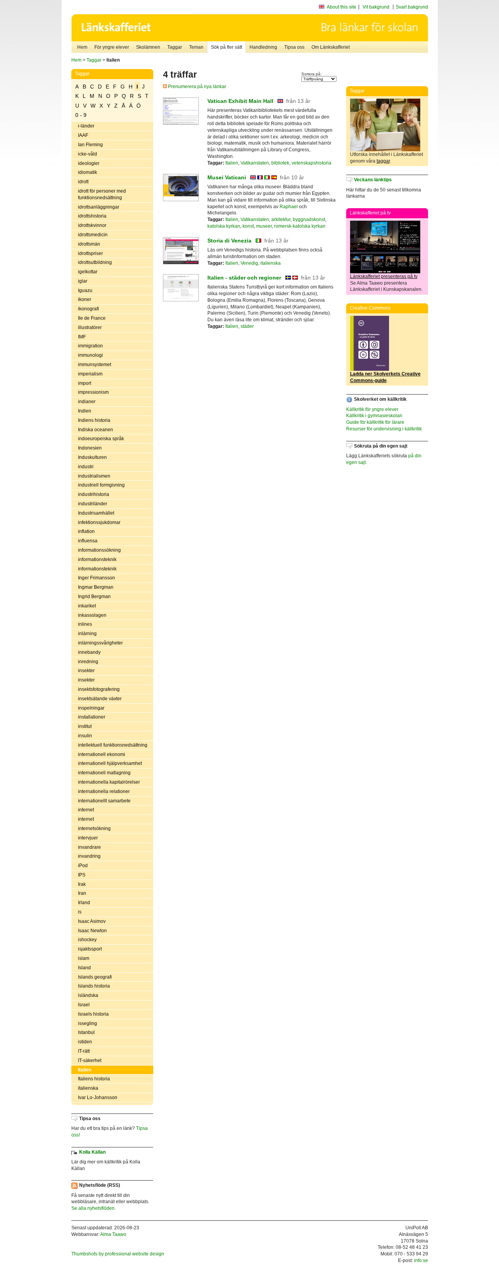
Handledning (263, 47)
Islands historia (94, 986)
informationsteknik (97, 559)
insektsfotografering (99, 689)
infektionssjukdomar (99, 522)
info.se (421, 1260)
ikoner (84, 299)
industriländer (92, 503)
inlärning (87, 633)
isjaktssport (90, 949)
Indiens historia (94, 420)
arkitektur (280, 219)
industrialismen (94, 476)
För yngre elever (111, 47)
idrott (83, 181)
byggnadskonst (309, 219)
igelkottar (87, 271)
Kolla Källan (92, 1152)
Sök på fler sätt (226, 47)
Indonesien (90, 448)
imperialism (90, 374)
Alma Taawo (113, 1234)
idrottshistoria (92, 216)
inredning (88, 661)
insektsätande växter (100, 698)
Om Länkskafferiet (330, 47)
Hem (82, 47)
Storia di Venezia (229, 240)
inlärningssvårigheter (100, 643)
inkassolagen (92, 615)
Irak (82, 884)
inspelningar (91, 708)
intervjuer (88, 838)
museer (264, 226)
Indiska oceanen (95, 429)
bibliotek (280, 163)
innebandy (89, 652)
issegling (87, 1023)
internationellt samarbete (104, 801)
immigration (90, 346)
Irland (84, 902)
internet (86, 810)
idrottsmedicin (93, 234)
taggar (383, 161)
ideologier (88, 163)
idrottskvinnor (92, 225)
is (79, 912)
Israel (84, 1004)
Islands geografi (95, 977)
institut (85, 726)
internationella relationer (104, 791)
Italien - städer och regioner (244, 277)
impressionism (93, 392)
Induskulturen (92, 457)
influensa (87, 540)
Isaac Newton (92, 930)
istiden (85, 1041)
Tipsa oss (294, 47)
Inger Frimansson (96, 578)
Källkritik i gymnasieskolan (374, 415)
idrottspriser (90, 253)
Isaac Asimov (92, 921)
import (84, 383)
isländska (88, 995)
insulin (85, 735)
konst (248, 226)
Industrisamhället (96, 513)
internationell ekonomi (101, 754)
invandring (89, 856)
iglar (82, 281)
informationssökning (99, 550)
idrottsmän (89, 244)
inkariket (87, 606)
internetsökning (94, 828)
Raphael (289, 206)
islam (83, 958)
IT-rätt (84, 1051)
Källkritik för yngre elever (372, 409)
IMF (82, 337)
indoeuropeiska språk (101, 438)
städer (247, 326)
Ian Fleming (90, 144)
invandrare (89, 847)
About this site (341, 7)
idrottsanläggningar (98, 207)
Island (84, 967)
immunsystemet (94, 364)
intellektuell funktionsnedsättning (112, 745)
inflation (86, 531)
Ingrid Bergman (94, 596)
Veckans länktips (373, 179)
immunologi (90, 355)
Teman (196, 47)
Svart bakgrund (412, 7)
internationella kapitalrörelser (109, 782)
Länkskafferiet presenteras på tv (384, 276)
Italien (84, 1070)
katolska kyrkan (223, 226)
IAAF (83, 135)
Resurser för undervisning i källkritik (384, 429)
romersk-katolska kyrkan (300, 226)
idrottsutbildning (95, 262)
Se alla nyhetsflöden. (93, 1208)
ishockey (87, 939)
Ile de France (92, 318)
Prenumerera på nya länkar (196, 86)
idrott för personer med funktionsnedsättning (102, 194)
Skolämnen (148, 47)
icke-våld (87, 154)
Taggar (174, 47)
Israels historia (93, 1014)
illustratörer (90, 327)
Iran (82, 893)
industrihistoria (93, 494)
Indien (84, 411)
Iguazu (85, 290)
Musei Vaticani (226, 177)
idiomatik (87, 172)
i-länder (86, 126)
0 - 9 (81, 115)
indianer (87, 401)
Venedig (249, 263)
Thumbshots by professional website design (117, 1254)
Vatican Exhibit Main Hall (240, 101)
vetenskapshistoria (311, 163)
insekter (86, 670)
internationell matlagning (104, 772)
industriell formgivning (101, 485)
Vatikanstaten (255, 163)
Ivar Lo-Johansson (97, 1097)
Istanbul (86, 1032)
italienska (88, 1088)
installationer (91, 717)
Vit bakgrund (376, 7)
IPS (81, 875)
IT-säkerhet (89, 1060)
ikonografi (88, 309)
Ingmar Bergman (95, 587)
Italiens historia (94, 1079)
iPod (83, 865)
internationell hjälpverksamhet (110, 763)
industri (86, 466)
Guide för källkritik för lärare (375, 422)
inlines (85, 624)
